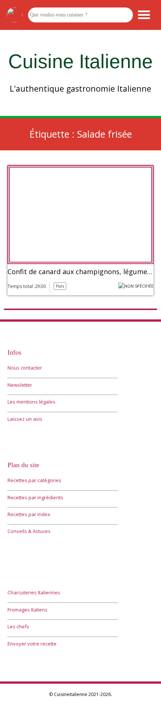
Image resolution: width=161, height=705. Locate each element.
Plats (60, 286)
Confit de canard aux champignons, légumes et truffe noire (80, 272)
